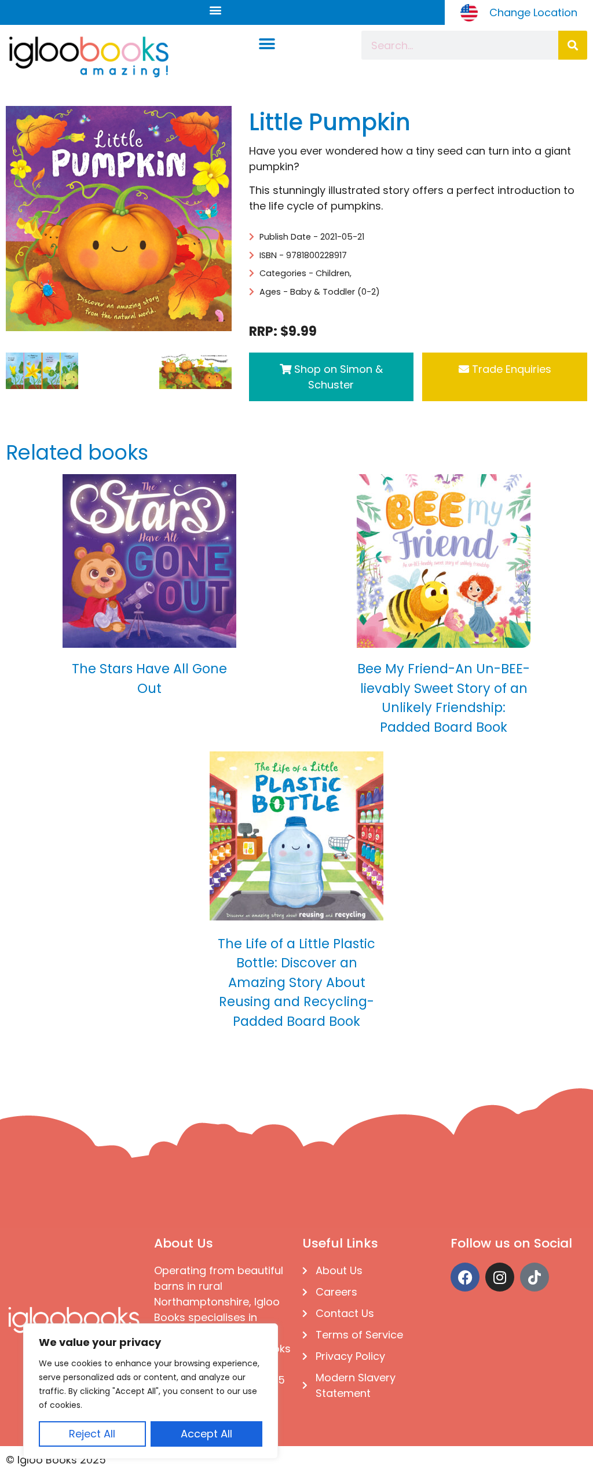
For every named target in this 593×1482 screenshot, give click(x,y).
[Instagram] (499, 1277)
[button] (215, 9)
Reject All (92, 1433)
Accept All (206, 1433)
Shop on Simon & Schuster (337, 377)
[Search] (572, 45)
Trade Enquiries (510, 369)
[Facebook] (465, 1277)
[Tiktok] (534, 1277)
